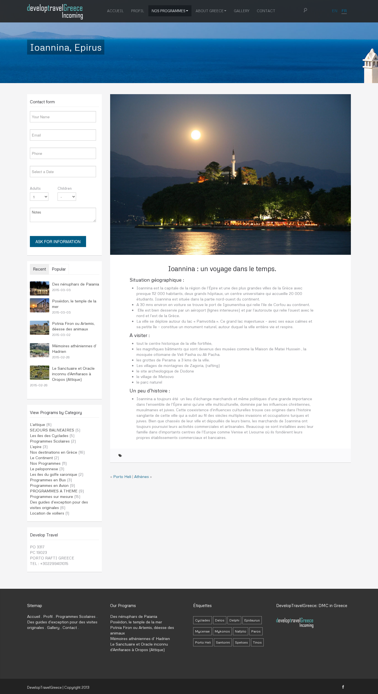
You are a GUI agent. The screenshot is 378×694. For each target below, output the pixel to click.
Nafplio (240, 631)
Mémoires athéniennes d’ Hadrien (140, 638)
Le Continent (41, 457)
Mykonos (222, 631)
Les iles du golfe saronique (53, 474)
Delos (219, 620)
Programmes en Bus (48, 479)
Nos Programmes (168, 11)
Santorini (223, 642)
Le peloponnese (44, 468)
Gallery (241, 11)
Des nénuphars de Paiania (75, 284)
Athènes (141, 476)
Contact (266, 11)
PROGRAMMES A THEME (53, 491)
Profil (137, 11)
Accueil (115, 11)
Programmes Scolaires (50, 441)
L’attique (37, 424)
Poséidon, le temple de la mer (136, 622)
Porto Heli (122, 476)
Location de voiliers (47, 513)
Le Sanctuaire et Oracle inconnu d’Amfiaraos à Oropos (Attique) (73, 374)
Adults (35, 188)
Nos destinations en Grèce (53, 452)
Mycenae (202, 631)
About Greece (210, 11)
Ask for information (58, 241)
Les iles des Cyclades (49, 435)
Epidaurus (252, 620)
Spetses (241, 642)
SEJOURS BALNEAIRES (52, 430)
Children (65, 188)
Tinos (257, 642)
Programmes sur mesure (51, 496)
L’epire (36, 446)
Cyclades (202, 620)
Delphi (234, 620)
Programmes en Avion (49, 485)
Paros (256, 631)
